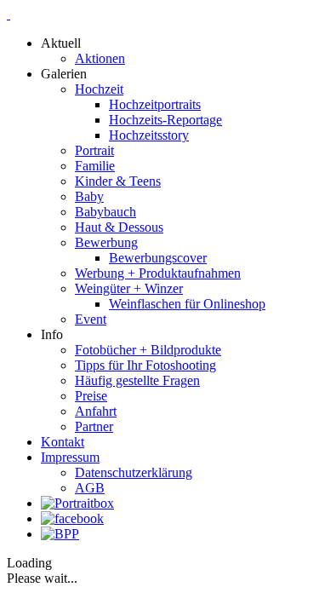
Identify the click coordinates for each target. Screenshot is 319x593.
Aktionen (100, 58)
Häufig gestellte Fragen (137, 380)
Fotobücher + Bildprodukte (148, 350)
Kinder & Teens (118, 181)
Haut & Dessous (119, 227)
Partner (94, 426)
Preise (91, 396)
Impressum (70, 457)
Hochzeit (99, 89)
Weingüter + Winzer (129, 288)
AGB (90, 488)
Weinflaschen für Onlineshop (187, 303)
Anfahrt (96, 411)
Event (90, 319)
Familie (95, 165)
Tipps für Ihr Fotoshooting (145, 365)
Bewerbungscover (158, 257)
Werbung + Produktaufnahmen (158, 273)
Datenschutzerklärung (133, 472)
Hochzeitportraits (155, 104)
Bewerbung (106, 242)
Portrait (94, 150)
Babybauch (105, 211)
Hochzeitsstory (149, 135)
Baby (89, 196)
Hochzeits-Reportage (165, 119)
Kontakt (62, 442)
